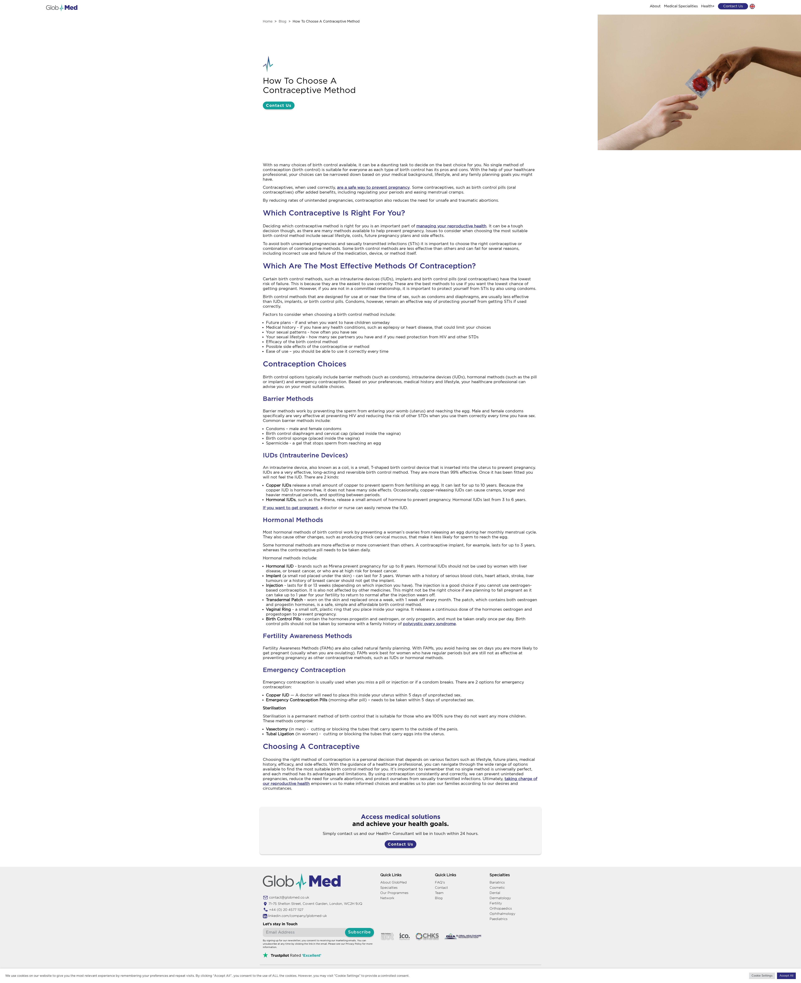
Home (267, 21)
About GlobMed (393, 882)
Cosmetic (497, 887)
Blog (282, 21)
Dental (495, 893)
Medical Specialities (681, 6)
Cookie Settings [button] (762, 975)
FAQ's (440, 882)
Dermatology (500, 898)
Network (387, 898)
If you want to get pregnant (290, 508)
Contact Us (278, 105)
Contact (441, 887)
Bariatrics (497, 882)
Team (439, 893)
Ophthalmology (502, 913)
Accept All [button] (786, 975)
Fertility (496, 903)
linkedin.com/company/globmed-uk (297, 916)
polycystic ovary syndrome (429, 624)
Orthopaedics (501, 908)
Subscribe (359, 932)
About (655, 6)
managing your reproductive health (451, 226)
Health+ (708, 6)
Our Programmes (394, 893)
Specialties (389, 887)
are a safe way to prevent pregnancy (373, 188)
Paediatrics (499, 919)
